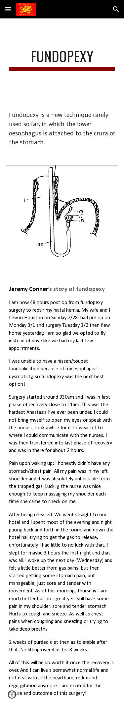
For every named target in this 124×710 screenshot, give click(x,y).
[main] (62, 59)
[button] (8, 9)
